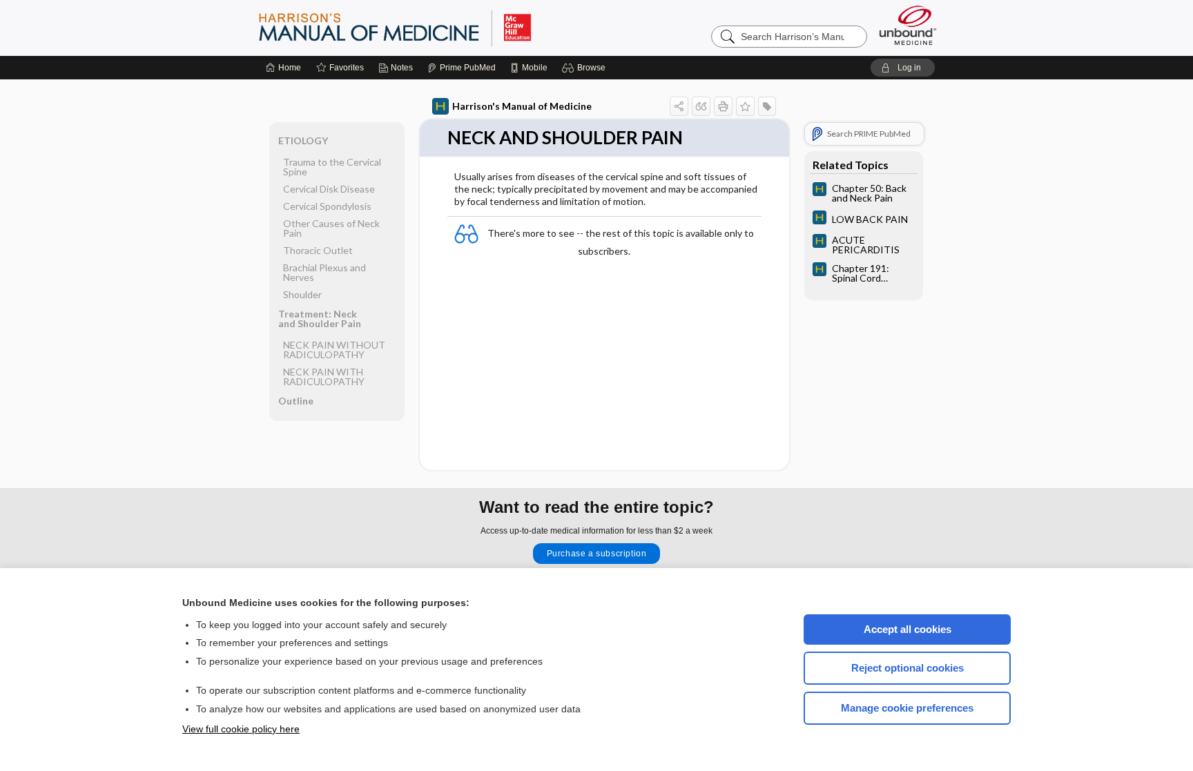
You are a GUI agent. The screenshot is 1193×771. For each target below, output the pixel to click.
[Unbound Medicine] (907, 25)
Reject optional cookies (907, 668)
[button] (586, 67)
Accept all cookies (907, 629)
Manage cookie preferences (907, 708)
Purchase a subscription (597, 553)
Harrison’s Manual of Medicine (430, 27)
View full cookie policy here (241, 728)
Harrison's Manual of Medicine (522, 106)
